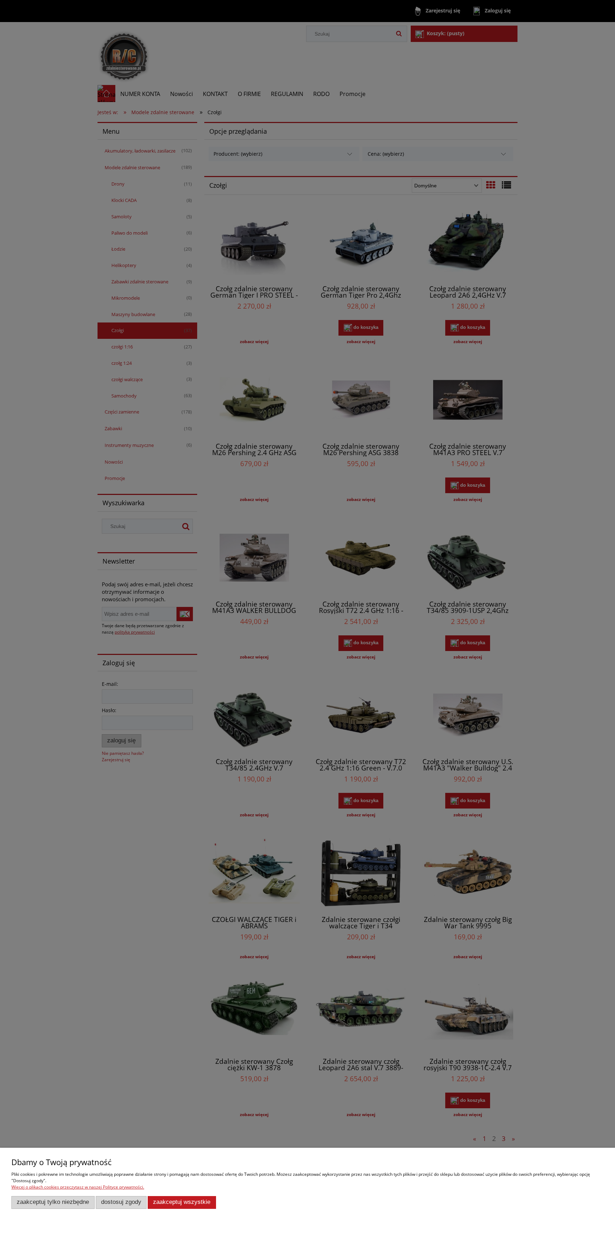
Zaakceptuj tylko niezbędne (53, 1202)
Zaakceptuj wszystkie (181, 1202)
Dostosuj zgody (121, 1202)
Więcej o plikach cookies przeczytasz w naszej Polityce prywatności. (77, 1187)
